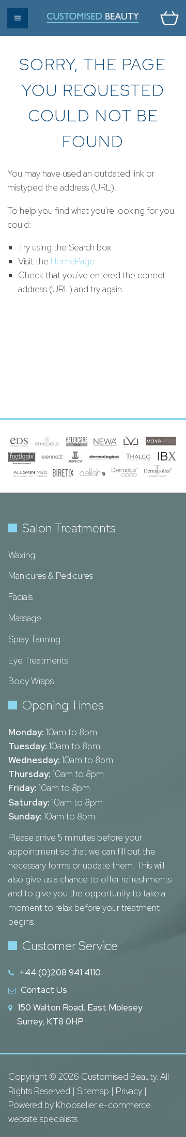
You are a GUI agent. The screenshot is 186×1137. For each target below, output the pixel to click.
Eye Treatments (38, 660)
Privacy (129, 1091)
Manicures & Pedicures (50, 575)
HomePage (73, 261)
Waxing (21, 555)
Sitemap (93, 1091)
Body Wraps (31, 681)
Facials (20, 597)
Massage (24, 618)
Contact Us (44, 990)
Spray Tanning (34, 639)
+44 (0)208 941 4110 (60, 972)
